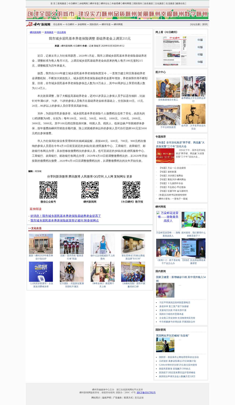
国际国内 (137, 3)
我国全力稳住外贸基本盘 (171, 314)
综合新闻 (57, 24)
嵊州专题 (94, 3)
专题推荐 (161, 136)
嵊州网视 (126, 3)
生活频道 (170, 3)
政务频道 (148, 3)
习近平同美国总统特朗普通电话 (174, 302)
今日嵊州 (72, 3)
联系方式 (128, 397)
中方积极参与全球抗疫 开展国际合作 (177, 321)
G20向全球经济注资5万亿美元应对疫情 (178, 365)
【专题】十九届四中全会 (171, 183)
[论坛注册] (195, 24)
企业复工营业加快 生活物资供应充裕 (177, 318)
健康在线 (180, 3)
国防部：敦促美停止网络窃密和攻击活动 (179, 357)
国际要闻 (161, 329)
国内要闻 (161, 271)
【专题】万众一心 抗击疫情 (172, 168)
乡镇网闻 (83, 3)
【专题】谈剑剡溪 (167, 172)
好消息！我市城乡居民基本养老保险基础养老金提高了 (65, 215)
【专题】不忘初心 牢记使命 (172, 187)
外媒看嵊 (116, 3)
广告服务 (117, 397)
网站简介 (95, 397)
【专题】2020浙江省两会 (171, 175)
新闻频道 (61, 3)
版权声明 (106, 397)
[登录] (205, 24)
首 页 (52, 3)
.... (180, 284)
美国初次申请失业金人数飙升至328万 (177, 376)
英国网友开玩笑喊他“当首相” (172, 335)
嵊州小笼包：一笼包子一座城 (173, 198)
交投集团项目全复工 (168, 99)
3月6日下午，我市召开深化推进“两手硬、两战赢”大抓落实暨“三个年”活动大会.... (190, 153)
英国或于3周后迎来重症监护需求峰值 (177, 372)
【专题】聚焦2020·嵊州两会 (172, 179)
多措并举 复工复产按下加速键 (174, 306)
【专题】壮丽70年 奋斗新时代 (173, 191)
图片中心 (161, 72)
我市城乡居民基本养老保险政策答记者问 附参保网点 (64, 220)
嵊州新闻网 (35, 32)
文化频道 (159, 3)
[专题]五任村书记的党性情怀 (173, 195)
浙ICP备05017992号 (146, 392)
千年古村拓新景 (168, 127)
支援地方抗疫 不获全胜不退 (172, 310)
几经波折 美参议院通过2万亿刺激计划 (177, 361)
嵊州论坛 (105, 3)
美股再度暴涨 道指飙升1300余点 (174, 368)
